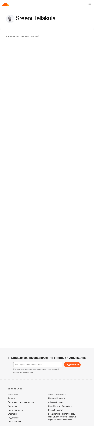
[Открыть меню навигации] (89, 4)
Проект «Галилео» (56, 398)
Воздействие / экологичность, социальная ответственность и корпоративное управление (62, 417)
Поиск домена (14, 421)
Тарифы (11, 398)
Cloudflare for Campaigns (60, 406)
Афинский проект (56, 402)
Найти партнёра (15, 410)
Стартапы (12, 414)
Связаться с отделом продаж (21, 402)
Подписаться (72, 364)
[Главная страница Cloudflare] (5, 4)
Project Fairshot (55, 410)
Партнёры (12, 406)
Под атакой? (13, 418)
